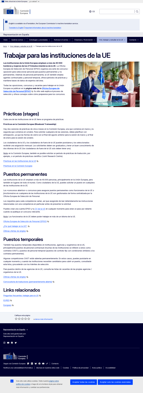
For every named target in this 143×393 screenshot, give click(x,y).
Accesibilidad (110, 368)
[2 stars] (18, 318)
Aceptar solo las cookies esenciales (115, 382)
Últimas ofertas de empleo (14, 231)
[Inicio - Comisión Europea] (20, 10)
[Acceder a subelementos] (25, 40)
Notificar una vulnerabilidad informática (18, 368)
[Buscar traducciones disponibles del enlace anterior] (32, 91)
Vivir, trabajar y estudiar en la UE (111, 40)
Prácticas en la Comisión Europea (17, 166)
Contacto (132, 40)
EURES (6, 300)
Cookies (66, 368)
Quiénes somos (17, 40)
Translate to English (16, 28)
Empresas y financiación (83, 40)
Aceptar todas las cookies (83, 382)
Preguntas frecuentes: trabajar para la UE (21, 295)
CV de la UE (39, 209)
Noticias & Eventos (61, 40)
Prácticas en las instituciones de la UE (19, 161)
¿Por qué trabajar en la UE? (15, 226)
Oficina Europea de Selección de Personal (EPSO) (25, 221)
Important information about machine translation (43, 28)
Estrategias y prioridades (38, 40)
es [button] (93, 11)
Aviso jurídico (97, 368)
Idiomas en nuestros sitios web (47, 368)
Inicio (5, 40)
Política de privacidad (80, 368)
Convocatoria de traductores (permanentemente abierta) (27, 282)
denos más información (44, 319)
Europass (7, 305)
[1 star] (16, 318)
